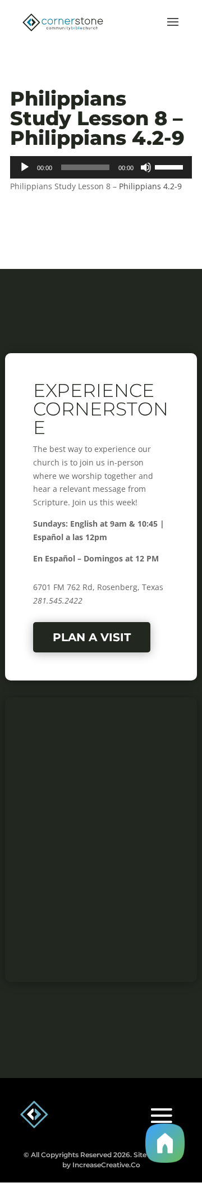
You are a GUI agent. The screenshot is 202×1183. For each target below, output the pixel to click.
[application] (101, 167)
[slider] (170, 166)
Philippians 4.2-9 (150, 186)
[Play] (24, 167)
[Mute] (146, 167)
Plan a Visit (92, 637)
